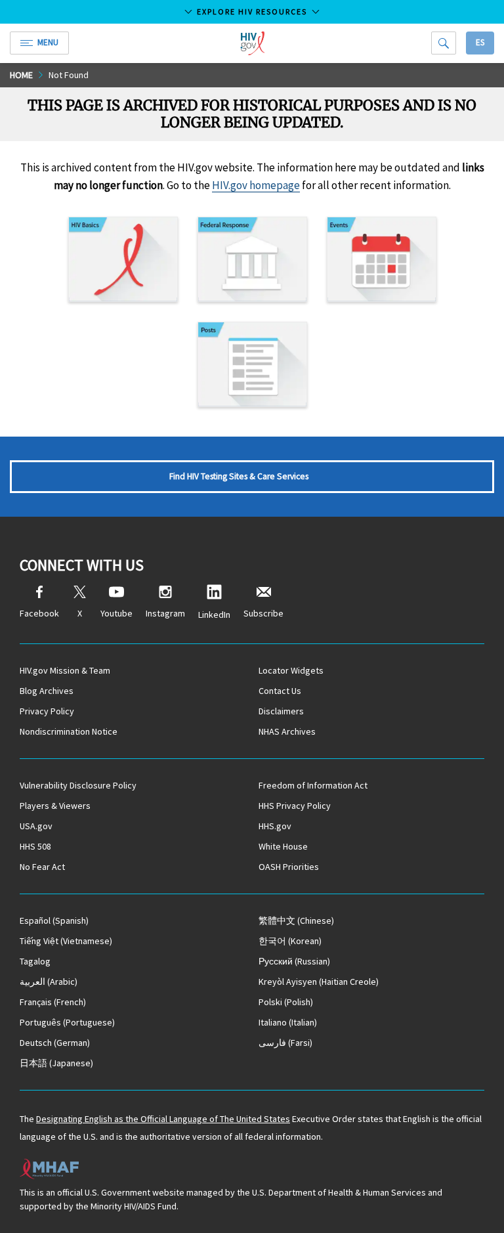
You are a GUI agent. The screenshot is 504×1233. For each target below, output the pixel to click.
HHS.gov (275, 826)
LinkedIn (214, 614)
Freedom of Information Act (313, 785)
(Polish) (286, 1002)
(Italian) (288, 1022)
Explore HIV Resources (252, 11)
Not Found (69, 75)
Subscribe (263, 613)
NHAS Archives (287, 731)
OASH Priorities (289, 867)
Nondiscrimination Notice (68, 731)
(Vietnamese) (66, 941)
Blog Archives (47, 691)
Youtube (116, 613)
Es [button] (480, 42)
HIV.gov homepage (256, 185)
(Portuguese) (67, 1022)
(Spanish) (54, 920)
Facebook (39, 613)
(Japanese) (56, 1063)
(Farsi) (285, 1043)
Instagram (165, 613)
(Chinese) (296, 920)
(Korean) (290, 941)
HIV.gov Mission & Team (65, 670)
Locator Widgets (291, 670)
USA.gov (36, 826)
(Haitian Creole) (319, 981)
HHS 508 (35, 846)
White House (283, 846)
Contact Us (280, 691)
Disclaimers (281, 711)
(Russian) (294, 961)
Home (21, 75)
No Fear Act (42, 867)
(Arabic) (48, 981)
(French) (53, 1002)
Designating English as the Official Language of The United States (163, 1119)
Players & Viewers (55, 805)
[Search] (443, 43)
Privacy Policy (47, 711)
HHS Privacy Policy (295, 805)
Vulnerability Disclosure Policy (78, 785)
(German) (55, 1043)
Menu (47, 42)
